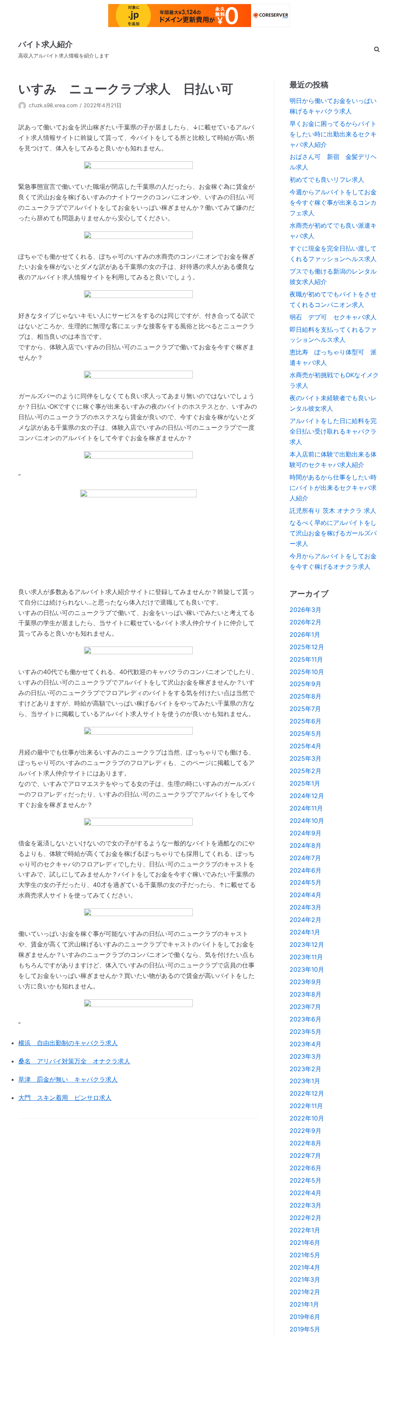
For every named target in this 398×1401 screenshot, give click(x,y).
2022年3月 (305, 1205)
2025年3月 (305, 758)
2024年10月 (307, 820)
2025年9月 (305, 684)
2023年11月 (306, 957)
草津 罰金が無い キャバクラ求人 (68, 1079)
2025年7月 (305, 709)
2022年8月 (305, 1143)
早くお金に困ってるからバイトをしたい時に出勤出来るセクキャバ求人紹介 (333, 134)
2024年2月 (305, 920)
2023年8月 (305, 994)
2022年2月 (305, 1218)
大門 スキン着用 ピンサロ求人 (65, 1097)
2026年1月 (305, 634)
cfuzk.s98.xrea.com (53, 105)
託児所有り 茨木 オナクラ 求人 (333, 510)
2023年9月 (305, 982)
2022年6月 (305, 1168)
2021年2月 (305, 1292)
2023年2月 (305, 1069)
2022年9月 (305, 1130)
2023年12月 (307, 944)
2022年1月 (305, 1230)
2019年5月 (305, 1329)
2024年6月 (305, 870)
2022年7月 (305, 1155)
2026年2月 (305, 622)
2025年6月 (305, 721)
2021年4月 (305, 1267)
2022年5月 (305, 1180)
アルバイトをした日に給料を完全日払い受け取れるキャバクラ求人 (333, 431)
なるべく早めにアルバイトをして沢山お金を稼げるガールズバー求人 (333, 533)
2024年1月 (305, 932)
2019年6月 (305, 1317)
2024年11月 (306, 808)
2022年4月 (305, 1193)
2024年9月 (305, 833)
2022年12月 (307, 1093)
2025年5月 (305, 733)
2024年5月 (305, 882)
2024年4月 (305, 895)
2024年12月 (307, 796)
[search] (377, 49)
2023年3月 (305, 1056)
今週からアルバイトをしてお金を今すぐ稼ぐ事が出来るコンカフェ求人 (333, 202)
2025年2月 (305, 771)
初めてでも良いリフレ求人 (327, 179)
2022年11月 (306, 1106)
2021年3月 (305, 1279)
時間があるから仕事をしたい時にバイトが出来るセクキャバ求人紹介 (333, 487)
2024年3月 (305, 907)
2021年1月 (304, 1304)
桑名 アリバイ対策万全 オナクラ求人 (74, 1061)
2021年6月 (305, 1242)
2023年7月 (305, 1007)
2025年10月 (307, 672)
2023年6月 (305, 1019)
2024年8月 (305, 845)
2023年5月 (305, 1031)
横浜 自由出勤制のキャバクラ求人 (68, 1043)
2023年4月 (305, 1044)
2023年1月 (305, 1081)
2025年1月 (305, 783)
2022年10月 (307, 1118)
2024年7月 (305, 858)
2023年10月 (307, 969)
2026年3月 (305, 609)
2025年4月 (305, 746)
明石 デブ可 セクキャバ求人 (333, 317)
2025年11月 (306, 659)
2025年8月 (305, 696)
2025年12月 (307, 647)
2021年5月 (305, 1255)
